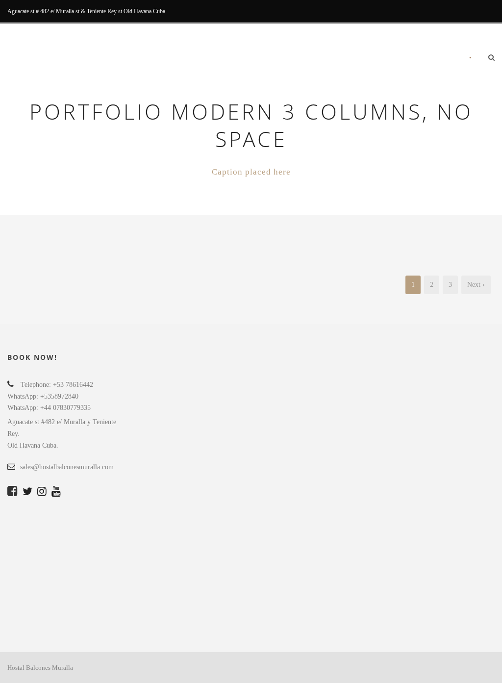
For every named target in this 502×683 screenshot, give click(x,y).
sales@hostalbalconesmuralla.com (67, 467)
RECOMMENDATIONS (374, 58)
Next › (476, 284)
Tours (291, 58)
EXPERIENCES (248, 58)
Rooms (204, 58)
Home (172, 58)
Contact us (437, 58)
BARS (322, 58)
